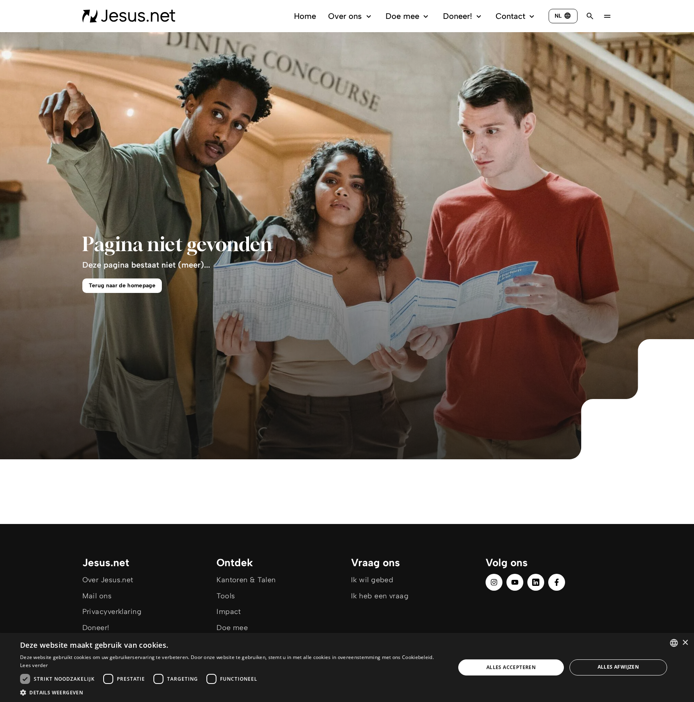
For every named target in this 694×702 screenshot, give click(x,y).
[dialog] (347, 667)
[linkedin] (535, 582)
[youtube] (514, 582)
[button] (231, 692)
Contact (510, 16)
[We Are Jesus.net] (128, 16)
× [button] (685, 643)
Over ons (345, 16)
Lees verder (34, 665)
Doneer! (457, 16)
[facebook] (556, 582)
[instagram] (494, 582)
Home (305, 16)
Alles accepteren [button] (511, 667)
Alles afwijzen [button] (618, 666)
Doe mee (402, 16)
